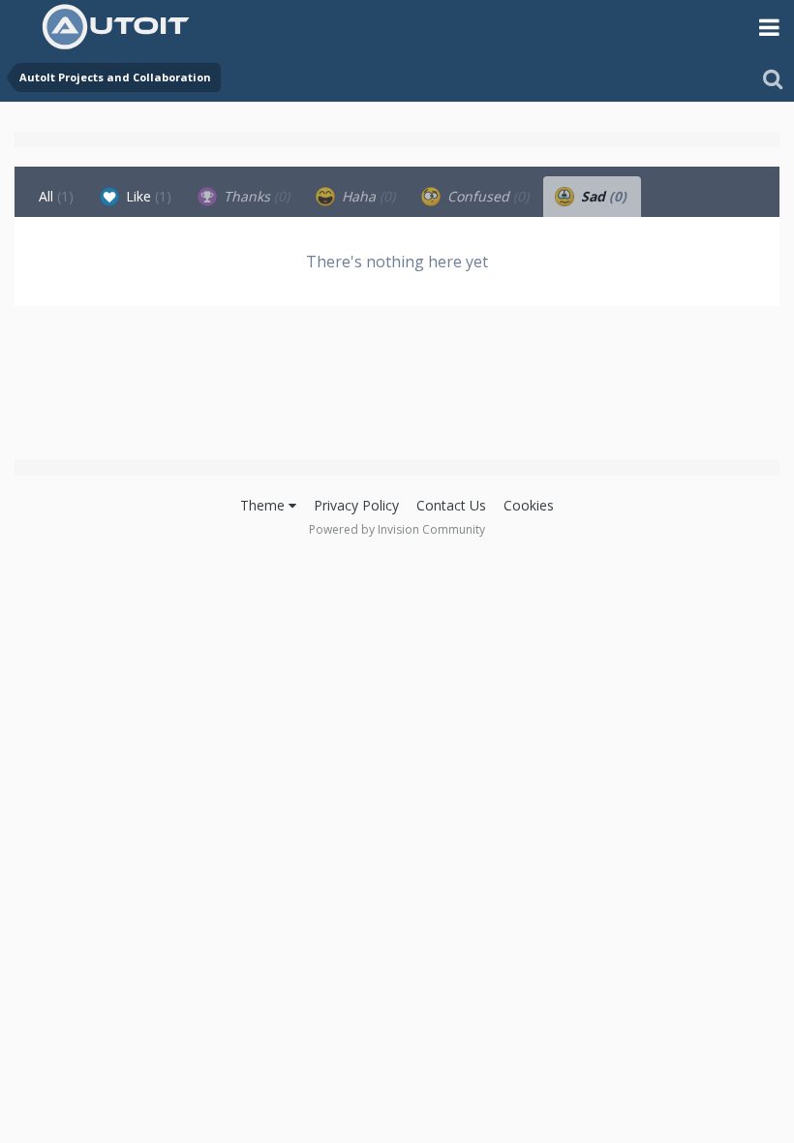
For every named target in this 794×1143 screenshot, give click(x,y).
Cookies (529, 505)
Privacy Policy (356, 505)
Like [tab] (146, 196)
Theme (264, 505)
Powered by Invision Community (397, 529)
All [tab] (56, 196)
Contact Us (451, 505)
